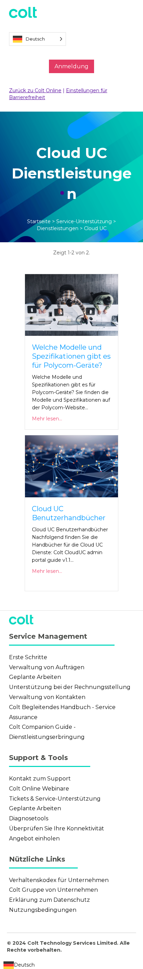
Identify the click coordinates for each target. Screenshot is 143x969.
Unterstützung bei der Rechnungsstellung (70, 687)
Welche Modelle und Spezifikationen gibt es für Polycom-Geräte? (71, 356)
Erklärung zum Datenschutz (49, 900)
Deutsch (24, 965)
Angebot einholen (34, 838)
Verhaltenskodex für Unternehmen (59, 880)
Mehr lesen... (47, 419)
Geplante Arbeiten (35, 677)
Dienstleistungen (57, 228)
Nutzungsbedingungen (42, 910)
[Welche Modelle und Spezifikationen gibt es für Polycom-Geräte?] (71, 305)
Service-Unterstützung (84, 221)
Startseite (39, 221)
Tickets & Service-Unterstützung (55, 798)
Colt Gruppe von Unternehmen (53, 890)
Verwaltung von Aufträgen (46, 667)
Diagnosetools (28, 818)
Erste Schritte (28, 657)
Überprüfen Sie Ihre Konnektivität (56, 828)
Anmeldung (71, 66)
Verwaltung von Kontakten (47, 697)
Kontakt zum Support (40, 778)
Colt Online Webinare (39, 788)
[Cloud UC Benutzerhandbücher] (71, 466)
